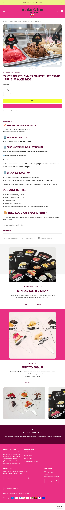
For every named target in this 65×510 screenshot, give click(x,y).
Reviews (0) (7, 231)
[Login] (57, 11)
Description (7, 122)
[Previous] (4, 68)
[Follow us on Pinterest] (56, 481)
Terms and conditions (31, 462)
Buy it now (32, 106)
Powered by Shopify (23, 493)
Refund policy (28, 455)
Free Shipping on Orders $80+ (32, 2)
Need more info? (30, 238)
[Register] (28, 478)
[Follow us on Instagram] (51, 481)
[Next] (61, 68)
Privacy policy (28, 458)
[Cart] (61, 11)
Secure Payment (46, 238)
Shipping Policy (28, 452)
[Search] (7, 11)
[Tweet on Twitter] (14, 111)
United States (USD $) (10, 488)
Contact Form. (34, 376)
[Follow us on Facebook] (46, 481)
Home (5, 21)
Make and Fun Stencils (11, 72)
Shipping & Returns (12, 238)
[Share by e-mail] (16, 110)
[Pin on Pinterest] (11, 111)
